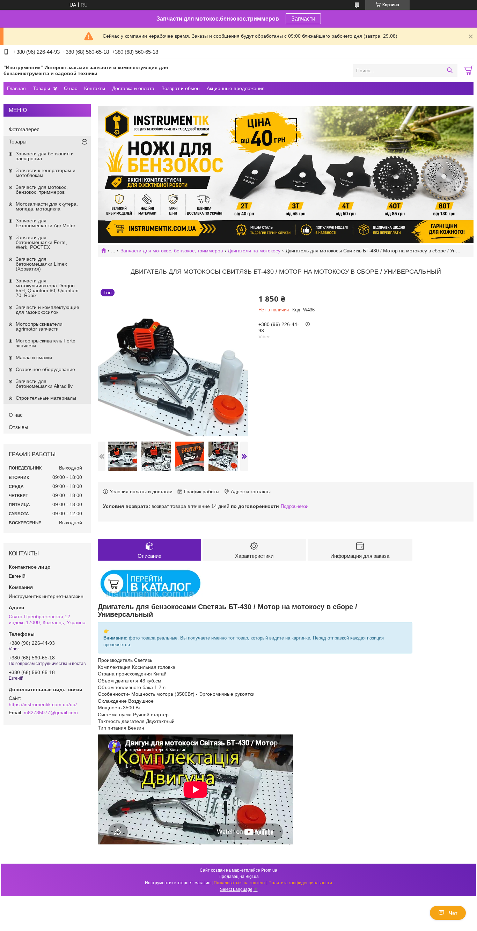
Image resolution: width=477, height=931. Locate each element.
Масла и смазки (34, 357)
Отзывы (18, 427)
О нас (70, 88)
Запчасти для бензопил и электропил (45, 156)
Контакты (94, 88)
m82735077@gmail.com (51, 712)
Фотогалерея (24, 129)
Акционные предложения (236, 88)
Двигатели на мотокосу (254, 250)
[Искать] (449, 70)
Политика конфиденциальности (300, 882)
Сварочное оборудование (45, 369)
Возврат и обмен (180, 88)
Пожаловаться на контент (239, 882)
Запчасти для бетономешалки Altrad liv (44, 383)
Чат (453, 913)
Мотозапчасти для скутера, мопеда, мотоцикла (47, 206)
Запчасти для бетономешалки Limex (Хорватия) (41, 264)
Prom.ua (269, 870)
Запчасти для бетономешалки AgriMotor (45, 223)
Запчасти (303, 19)
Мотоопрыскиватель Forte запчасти (45, 343)
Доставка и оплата (133, 88)
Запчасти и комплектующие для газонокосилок (47, 309)
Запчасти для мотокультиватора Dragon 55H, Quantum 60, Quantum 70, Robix (47, 288)
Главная (16, 88)
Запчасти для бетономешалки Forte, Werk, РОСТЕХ (41, 242)
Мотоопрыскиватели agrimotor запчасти (39, 326)
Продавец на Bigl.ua (239, 876)
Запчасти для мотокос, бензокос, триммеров (171, 250)
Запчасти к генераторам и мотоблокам (45, 173)
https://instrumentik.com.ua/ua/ (43, 704)
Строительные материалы (46, 398)
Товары (41, 88)
